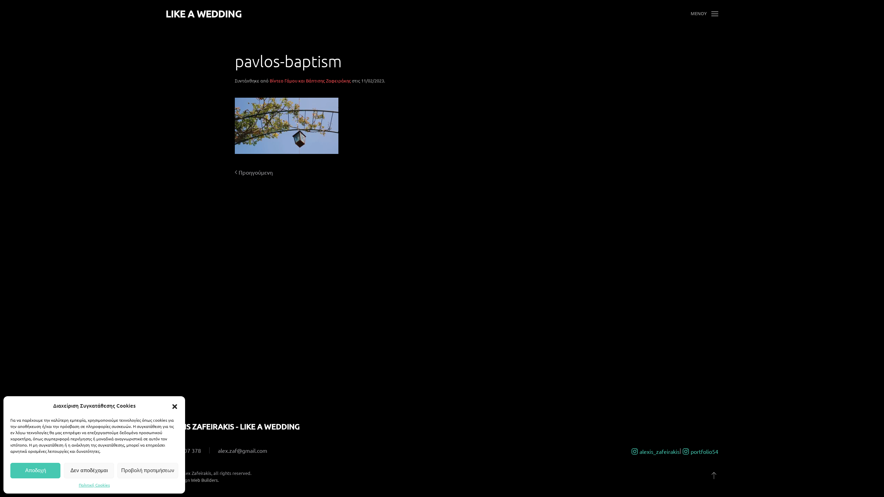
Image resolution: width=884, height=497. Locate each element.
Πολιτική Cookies (94, 485)
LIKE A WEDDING (204, 13)
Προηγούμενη (256, 172)
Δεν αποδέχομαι (89, 470)
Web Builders (204, 480)
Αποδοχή (35, 470)
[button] (174, 405)
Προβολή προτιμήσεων (147, 470)
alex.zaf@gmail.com (242, 450)
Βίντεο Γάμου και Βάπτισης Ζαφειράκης (310, 81)
